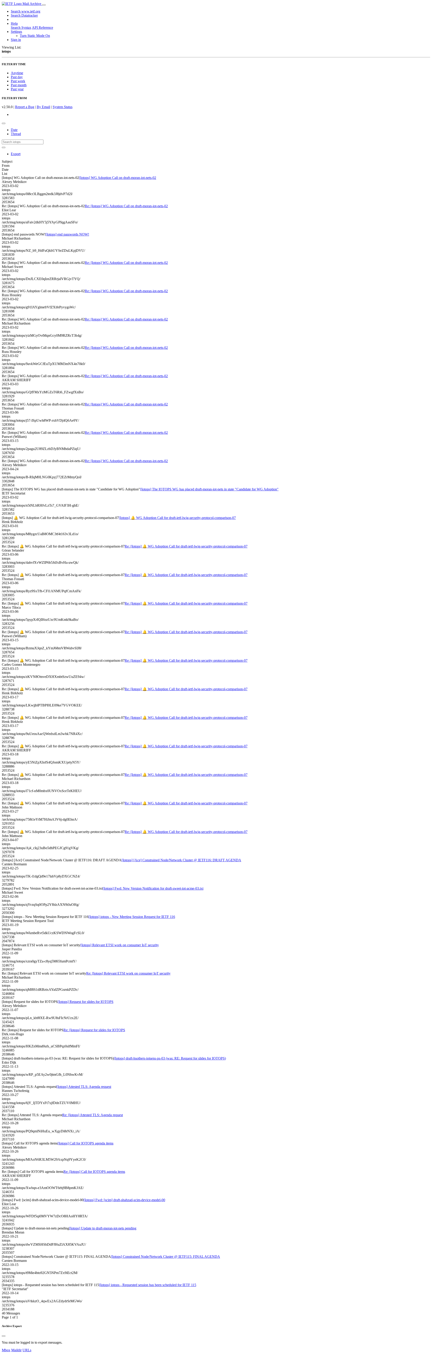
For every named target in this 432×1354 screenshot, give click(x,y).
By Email (43, 107)
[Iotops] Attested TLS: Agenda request (83, 1087)
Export (15, 154)
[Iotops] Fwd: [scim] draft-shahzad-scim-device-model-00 (124, 1200)
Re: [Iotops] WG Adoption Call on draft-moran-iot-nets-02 (126, 206)
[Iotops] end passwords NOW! (67, 234)
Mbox (6, 1350)
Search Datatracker (24, 15)
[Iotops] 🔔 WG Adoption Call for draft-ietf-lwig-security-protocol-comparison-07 (177, 518)
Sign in (16, 40)
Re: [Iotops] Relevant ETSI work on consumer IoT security (128, 973)
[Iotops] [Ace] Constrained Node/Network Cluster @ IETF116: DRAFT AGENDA (181, 860)
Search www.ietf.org (25, 11)
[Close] (3, 1336)
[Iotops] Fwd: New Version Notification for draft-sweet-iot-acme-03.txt (153, 888)
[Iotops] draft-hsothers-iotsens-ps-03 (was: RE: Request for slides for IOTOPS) (170, 1058)
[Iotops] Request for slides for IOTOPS (85, 1002)
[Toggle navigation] (44, 5)
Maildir (16, 1350)
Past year (17, 89)
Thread (16, 134)
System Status (62, 107)
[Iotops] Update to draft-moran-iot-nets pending (102, 1228)
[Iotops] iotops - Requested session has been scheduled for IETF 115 (147, 1285)
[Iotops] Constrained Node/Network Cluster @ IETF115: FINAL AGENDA (165, 1256)
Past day (17, 77)
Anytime (17, 73)
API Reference (42, 27)
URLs (26, 1350)
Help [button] (14, 23)
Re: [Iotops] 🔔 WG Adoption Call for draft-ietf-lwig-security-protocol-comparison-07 (186, 546)
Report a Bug (24, 107)
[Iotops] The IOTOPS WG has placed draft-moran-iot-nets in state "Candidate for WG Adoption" (209, 489)
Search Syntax (21, 27)
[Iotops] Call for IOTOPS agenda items (85, 1143)
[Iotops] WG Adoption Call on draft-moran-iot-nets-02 (117, 178)
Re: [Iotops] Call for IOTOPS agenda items (94, 1172)
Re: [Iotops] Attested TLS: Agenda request (92, 1115)
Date (14, 130)
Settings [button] (16, 31)
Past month (19, 85)
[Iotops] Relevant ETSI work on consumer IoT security (119, 945)
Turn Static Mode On (35, 36)
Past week (18, 81)
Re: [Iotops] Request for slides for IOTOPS (94, 1030)
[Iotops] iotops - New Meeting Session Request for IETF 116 (131, 917)
